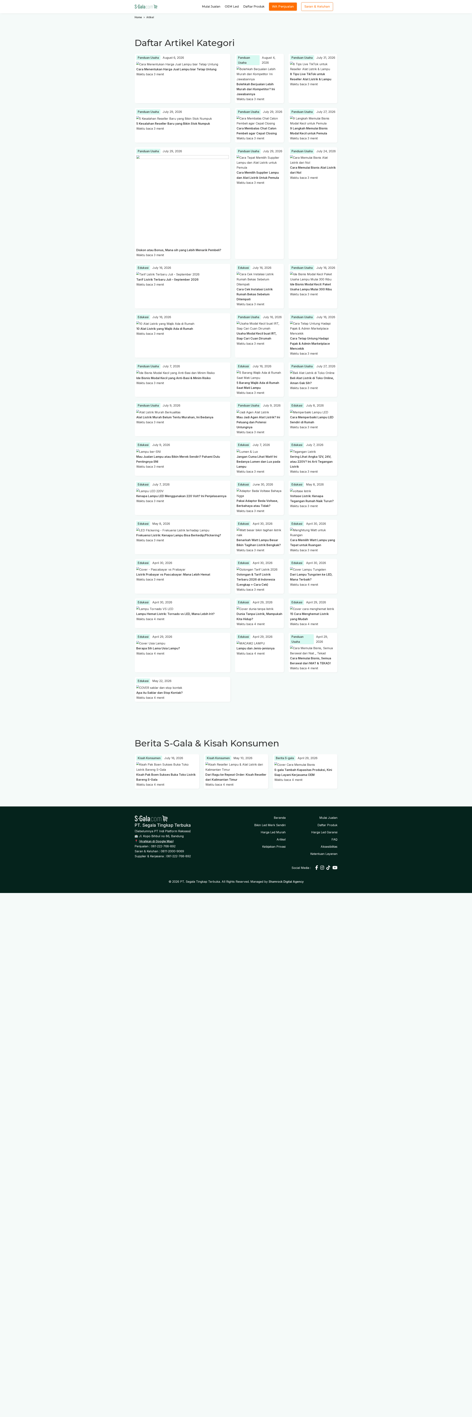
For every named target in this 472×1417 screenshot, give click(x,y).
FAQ (334, 839)
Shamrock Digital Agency (286, 881)
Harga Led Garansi (324, 832)
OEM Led (232, 6)
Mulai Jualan (211, 6)
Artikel (281, 839)
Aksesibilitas (329, 846)
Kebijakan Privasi (274, 846)
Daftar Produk (254, 6)
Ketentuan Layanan (323, 854)
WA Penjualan (283, 6)
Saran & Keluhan (317, 6)
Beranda (280, 818)
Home (138, 17)
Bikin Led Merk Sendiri (270, 825)
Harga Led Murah (273, 832)
